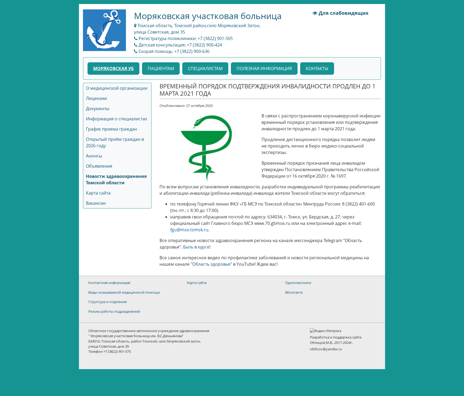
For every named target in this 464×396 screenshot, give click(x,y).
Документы (97, 108)
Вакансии (96, 203)
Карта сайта (98, 193)
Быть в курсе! (197, 247)
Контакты (317, 68)
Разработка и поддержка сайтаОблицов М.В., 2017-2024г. (335, 340)
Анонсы (94, 156)
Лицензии (96, 98)
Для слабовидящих (342, 13)
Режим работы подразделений (114, 311)
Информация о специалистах (116, 119)
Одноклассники (298, 282)
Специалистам (205, 68)
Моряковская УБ (113, 68)
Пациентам (161, 68)
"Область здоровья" (211, 264)
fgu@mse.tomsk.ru (189, 230)
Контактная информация (109, 282)
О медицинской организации (116, 88)
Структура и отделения (107, 301)
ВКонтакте (294, 292)
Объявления (99, 166)
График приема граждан (111, 129)
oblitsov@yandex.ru (326, 349)
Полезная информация (264, 68)
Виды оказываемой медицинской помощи (124, 292)
